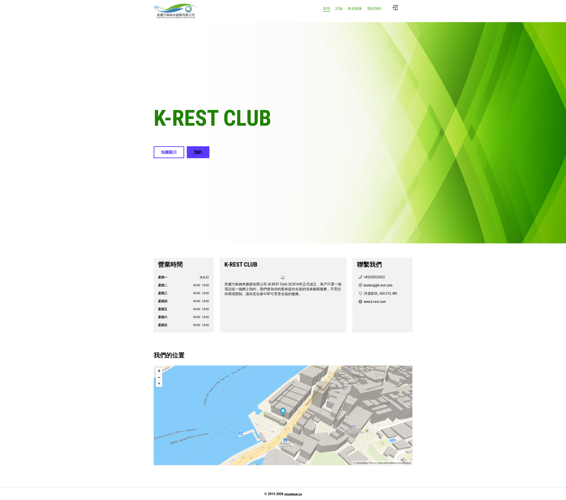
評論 (338, 8)
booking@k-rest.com (378, 285)
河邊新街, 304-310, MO (380, 293)
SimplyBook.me (293, 494)
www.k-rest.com (375, 302)
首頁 (326, 8)
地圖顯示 (169, 152)
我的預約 (374, 8)
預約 (198, 152)
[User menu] (394, 7)
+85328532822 (374, 277)
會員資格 (355, 8)
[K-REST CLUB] (176, 11)
